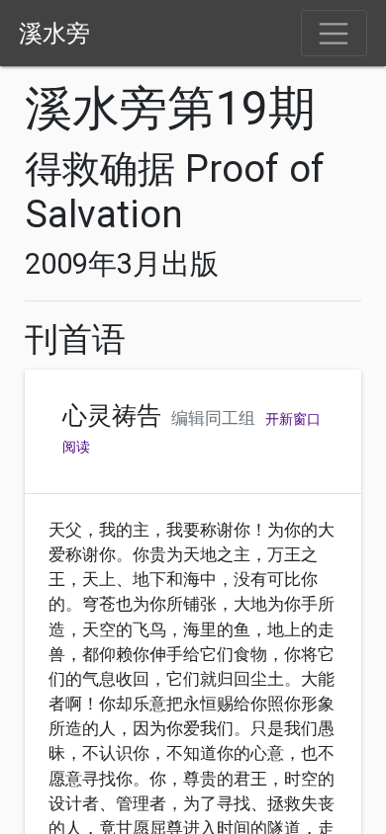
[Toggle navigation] (334, 33)
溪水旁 (54, 33)
